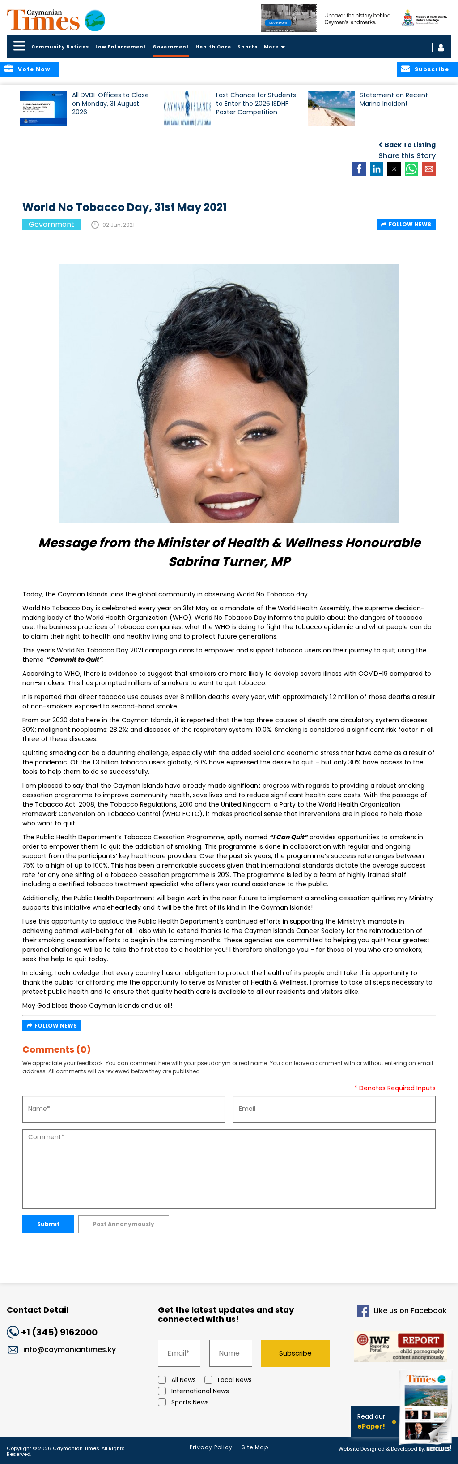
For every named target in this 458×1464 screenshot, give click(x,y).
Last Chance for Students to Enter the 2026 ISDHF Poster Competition (256, 104)
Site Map (255, 1447)
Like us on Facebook (410, 1310)
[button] (43, 108)
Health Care (213, 46)
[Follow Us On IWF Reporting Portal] (396, 1348)
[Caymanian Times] (56, 19)
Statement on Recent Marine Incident (394, 99)
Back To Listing (410, 144)
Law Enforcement (120, 46)
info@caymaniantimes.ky (69, 1349)
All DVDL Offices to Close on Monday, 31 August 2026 (110, 104)
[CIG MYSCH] (356, 18)
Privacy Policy (211, 1447)
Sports (247, 46)
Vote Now (34, 69)
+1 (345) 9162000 (59, 1332)
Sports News (190, 1402)
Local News (235, 1379)
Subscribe (295, 1353)
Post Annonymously (123, 1224)
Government (171, 46)
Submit (48, 1224)
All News (183, 1379)
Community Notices (60, 46)
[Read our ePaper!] (426, 1446)
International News (200, 1390)
